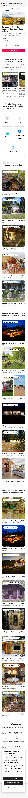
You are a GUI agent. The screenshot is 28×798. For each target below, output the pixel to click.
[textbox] (7, 46)
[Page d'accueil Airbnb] (3, 9)
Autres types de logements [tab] (9, 727)
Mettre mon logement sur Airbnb (12, 9)
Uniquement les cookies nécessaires (13, 783)
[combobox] (13, 40)
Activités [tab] (20, 727)
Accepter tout (13, 778)
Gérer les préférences (13, 788)
